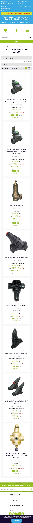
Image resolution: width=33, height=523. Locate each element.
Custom (14, 68)
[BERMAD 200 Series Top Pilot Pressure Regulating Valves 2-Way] (17, 85)
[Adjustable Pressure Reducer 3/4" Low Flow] (17, 386)
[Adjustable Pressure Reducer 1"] (17, 290)
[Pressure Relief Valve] (17, 191)
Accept (17, 521)
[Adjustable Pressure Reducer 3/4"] (17, 338)
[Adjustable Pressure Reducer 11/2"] (17, 243)
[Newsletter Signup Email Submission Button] (31, 489)
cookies (9, 516)
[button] (16, 110)
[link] (10, 513)
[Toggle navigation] (16, 41)
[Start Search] (30, 37)
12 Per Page (6, 68)
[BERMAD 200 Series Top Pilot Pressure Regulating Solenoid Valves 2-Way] (17, 135)
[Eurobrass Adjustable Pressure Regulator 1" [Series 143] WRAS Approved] (17, 436)
